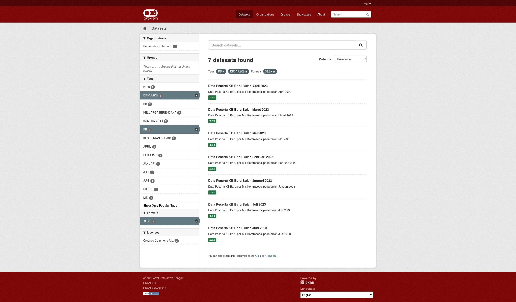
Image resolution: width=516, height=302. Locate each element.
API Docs (270, 255)
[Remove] (223, 71)
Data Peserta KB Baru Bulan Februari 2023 (240, 156)
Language (307, 288)
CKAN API (149, 283)
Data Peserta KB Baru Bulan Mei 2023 (237, 133)
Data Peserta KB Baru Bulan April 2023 (238, 85)
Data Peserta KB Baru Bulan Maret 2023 (238, 109)
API (257, 255)
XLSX (212, 97)
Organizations (265, 14)
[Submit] (367, 14)
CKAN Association (154, 288)
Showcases (303, 14)
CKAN (307, 282)
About (321, 14)
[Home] (145, 28)
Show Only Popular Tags (160, 205)
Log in (367, 3)
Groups (285, 14)
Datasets (244, 14)
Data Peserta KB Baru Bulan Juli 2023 (237, 204)
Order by (325, 59)
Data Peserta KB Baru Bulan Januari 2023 (240, 180)
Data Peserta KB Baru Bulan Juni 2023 (237, 227)
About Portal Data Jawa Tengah (163, 278)
